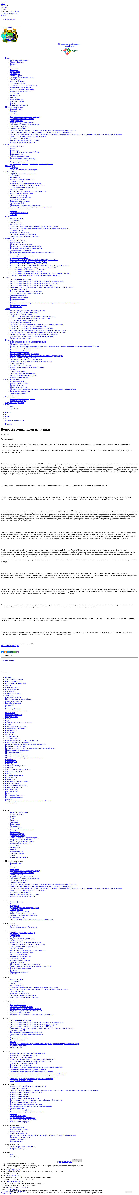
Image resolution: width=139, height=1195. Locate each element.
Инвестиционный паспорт (19, 352)
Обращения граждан (12, 379)
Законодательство (16, 121)
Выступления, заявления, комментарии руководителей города (28, 801)
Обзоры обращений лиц (18, 387)
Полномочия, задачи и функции (21, 193)
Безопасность (10, 713)
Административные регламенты (22, 256)
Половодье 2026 (11, 777)
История (13, 64)
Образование (10, 691)
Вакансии (13, 111)
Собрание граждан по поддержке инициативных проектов (31, 164)
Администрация (11, 172)
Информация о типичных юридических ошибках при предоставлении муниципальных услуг (44, 303)
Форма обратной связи (18, 371)
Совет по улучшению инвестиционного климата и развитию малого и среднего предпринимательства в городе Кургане (54, 346)
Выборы (8, 724)
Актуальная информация (19, 60)
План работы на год (17, 224)
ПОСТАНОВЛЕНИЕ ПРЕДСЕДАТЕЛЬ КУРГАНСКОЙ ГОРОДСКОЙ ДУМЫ (39, 266)
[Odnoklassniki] (5, 652)
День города (9, 734)
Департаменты (15, 177)
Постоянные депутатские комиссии (23, 158)
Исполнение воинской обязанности (18, 742)
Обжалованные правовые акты (21, 244)
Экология (8, 799)
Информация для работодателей (21, 123)
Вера (7, 721)
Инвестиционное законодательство (23, 358)
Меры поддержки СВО (18, 289)
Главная (8, 412)
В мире (8, 719)
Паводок (8, 773)
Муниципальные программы (20, 250)
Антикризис (9, 705)
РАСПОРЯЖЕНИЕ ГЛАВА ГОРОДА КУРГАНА (28, 269)
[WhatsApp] (14, 652)
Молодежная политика (13, 752)
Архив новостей (11, 803)
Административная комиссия (16, 711)
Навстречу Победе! (12, 709)
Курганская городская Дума (15, 683)
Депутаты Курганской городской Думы (24, 152)
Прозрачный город (16, 99)
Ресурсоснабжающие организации (22, 373)
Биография (14, 168)
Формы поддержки (17, 363)
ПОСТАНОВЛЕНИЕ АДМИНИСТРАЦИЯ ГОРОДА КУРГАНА (34, 260)
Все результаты (6, 27)
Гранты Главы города (13, 697)
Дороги (8, 685)
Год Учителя (9, 732)
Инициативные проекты (19, 105)
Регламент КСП (15, 222)
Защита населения (16, 189)
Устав (12, 66)
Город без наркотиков (13, 703)
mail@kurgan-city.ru (13, 1170)
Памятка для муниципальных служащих (25, 140)
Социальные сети (16, 395)
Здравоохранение (11, 736)
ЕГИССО (13, 215)
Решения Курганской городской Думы (24, 160)
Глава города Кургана (13, 681)
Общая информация (17, 62)
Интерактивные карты (18, 401)
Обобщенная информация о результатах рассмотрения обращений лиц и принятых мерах (43, 389)
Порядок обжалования (18, 242)
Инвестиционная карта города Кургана (24, 354)
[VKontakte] (2, 652)
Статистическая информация (20, 209)
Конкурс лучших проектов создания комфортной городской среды (30, 748)
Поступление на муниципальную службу (25, 117)
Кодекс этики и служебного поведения (24, 236)
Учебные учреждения (18, 128)
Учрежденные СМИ (17, 203)
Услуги (7, 277)
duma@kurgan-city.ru (13, 1175)
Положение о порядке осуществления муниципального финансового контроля (39, 228)
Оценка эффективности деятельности (23, 187)
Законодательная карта (18, 393)
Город (7, 58)
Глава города (10, 166)
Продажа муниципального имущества (24, 313)
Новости (13, 148)
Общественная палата (13, 693)
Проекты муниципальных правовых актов (25, 183)
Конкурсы (13, 113)
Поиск (7, 405)
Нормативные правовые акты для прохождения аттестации (32, 252)
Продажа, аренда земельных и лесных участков (27, 311)
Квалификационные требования (22, 119)
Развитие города (16, 76)
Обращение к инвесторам (19, 344)
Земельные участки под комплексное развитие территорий (31, 336)
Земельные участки (12, 738)
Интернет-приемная (17, 162)
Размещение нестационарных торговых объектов (28, 326)
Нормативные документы (19, 232)
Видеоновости (15, 95)
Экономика (14, 70)
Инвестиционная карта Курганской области (26, 348)
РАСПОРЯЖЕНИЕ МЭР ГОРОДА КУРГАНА (27, 271)
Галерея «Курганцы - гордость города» (24, 85)
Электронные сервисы (18, 295)
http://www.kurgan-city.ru (10, 646)
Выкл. (17, 12)
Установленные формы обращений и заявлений (27, 185)
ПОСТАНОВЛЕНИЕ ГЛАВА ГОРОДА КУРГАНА (28, 264)
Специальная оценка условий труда (23, 234)
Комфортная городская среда (16, 746)
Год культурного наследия (15, 728)
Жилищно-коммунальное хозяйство (18, 699)
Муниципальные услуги (14, 754)
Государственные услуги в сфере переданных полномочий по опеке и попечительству (42, 287)
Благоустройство (11, 717)
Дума (7, 144)
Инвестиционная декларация (20, 350)
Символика (14, 68)
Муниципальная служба (14, 107)
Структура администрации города (22, 174)
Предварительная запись (19, 297)
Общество (9, 768)
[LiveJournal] (11, 652)
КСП (7, 217)
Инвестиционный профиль (20, 377)
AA (2, 8)
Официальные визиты (13, 771)
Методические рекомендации (20, 138)
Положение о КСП (17, 219)
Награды (13, 97)
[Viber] (17, 652)
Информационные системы (20, 201)
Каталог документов (17, 240)
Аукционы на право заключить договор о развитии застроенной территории (38, 330)
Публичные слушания (13, 787)
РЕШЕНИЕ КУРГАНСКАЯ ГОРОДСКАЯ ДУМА (28, 262)
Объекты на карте (16, 181)
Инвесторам (9, 340)
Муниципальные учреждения (16, 756)
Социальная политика (13, 701)
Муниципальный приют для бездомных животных (24, 758)
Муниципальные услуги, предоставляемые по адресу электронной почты (37, 281)
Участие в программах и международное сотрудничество (31, 207)
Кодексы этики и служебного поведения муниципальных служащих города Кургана (41, 132)
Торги (7, 309)
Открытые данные (12, 397)
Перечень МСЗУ (16, 307)
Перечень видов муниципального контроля (26, 291)
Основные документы (18, 254)
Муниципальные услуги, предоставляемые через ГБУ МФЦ (32, 285)
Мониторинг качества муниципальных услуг (26, 293)
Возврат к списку (7, 660)
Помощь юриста (11, 779)
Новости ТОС (10, 760)
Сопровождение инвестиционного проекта (26, 360)
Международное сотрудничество (17, 750)
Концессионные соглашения (20, 322)
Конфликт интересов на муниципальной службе (28, 136)
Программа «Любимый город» (21, 87)
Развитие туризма (11, 791)
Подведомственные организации (22, 179)
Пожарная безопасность (14, 775)
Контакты (13, 211)
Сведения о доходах (17, 230)
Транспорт (9, 695)
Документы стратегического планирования (26, 248)
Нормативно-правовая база (20, 391)
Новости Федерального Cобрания (22, 142)
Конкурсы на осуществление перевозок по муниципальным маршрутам (36, 324)
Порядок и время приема (19, 383)
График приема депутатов (19, 156)
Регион (8, 793)
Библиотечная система (13, 715)
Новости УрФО (11, 762)
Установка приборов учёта (15, 795)
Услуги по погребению (18, 305)
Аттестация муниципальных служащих (24, 125)
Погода (8, 707)
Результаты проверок (17, 199)
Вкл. (13, 12)
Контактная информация (19, 127)
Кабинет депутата (16, 154)
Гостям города (15, 80)
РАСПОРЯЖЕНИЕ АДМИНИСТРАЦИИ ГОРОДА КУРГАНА (33, 268)
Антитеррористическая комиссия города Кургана (28, 191)
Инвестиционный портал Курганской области (27, 367)
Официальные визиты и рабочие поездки (25, 205)
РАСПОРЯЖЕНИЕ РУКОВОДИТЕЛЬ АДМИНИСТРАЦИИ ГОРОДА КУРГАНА (40, 273)
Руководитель (15, 221)
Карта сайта (14, 409)
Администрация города (14, 679)
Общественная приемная (19, 213)
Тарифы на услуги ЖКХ (19, 258)
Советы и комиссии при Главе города (23, 170)
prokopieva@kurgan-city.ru (15, 1181)
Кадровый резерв (16, 109)
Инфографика (15, 72)
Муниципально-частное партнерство (23, 375)
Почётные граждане (17, 81)
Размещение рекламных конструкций (23, 320)
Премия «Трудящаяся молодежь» (22, 89)
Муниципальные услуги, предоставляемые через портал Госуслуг (34, 283)
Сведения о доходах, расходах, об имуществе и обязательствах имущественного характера (43, 130)
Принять (128, 1192)
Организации (15, 74)
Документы (9, 238)
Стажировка (14, 115)
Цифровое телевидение (14, 797)
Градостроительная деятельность (22, 78)
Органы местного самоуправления (18, 769)
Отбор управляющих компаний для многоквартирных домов (32, 316)
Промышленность (12, 783)
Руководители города (17, 83)
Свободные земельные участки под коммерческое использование (34, 334)
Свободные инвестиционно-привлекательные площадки (31, 362)
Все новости (9, 677)
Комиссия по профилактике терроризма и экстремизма (25, 744)
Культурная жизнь (12, 689)
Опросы (13, 103)
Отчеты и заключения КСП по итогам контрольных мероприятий (34, 226)
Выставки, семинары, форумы (21, 365)
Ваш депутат (14, 150)
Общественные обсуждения (15, 766)
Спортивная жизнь (12, 687)
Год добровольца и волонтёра (16, 726)
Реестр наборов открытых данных (22, 399)
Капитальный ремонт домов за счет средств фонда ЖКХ (30, 318)
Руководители (15, 175)
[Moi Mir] (8, 652)
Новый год (9, 764)
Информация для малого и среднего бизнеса (21, 740)
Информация (10, 19)
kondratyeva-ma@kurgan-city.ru (17, 1187)
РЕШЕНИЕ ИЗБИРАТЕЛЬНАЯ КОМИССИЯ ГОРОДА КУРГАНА (35, 275)
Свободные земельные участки (21, 338)
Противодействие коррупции (20, 91)
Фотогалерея (14, 93)
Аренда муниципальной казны (21, 315)
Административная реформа (20, 197)
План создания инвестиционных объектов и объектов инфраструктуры (36, 356)
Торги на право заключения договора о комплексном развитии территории (37, 332)
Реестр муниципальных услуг (21, 279)
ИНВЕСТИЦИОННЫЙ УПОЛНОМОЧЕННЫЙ (28, 342)
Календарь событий (17, 101)
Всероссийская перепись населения (18, 722)
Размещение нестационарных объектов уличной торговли (31, 328)
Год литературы (11, 730)
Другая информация (17, 299)
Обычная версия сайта (9, 13)
